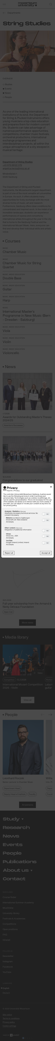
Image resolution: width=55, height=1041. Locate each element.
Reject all (9, 553)
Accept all (46, 553)
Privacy (17, 490)
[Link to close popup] (51, 487)
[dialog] (27, 520)
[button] (43, 514)
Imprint (9, 490)
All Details (10, 522)
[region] (27, 528)
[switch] (46, 513)
